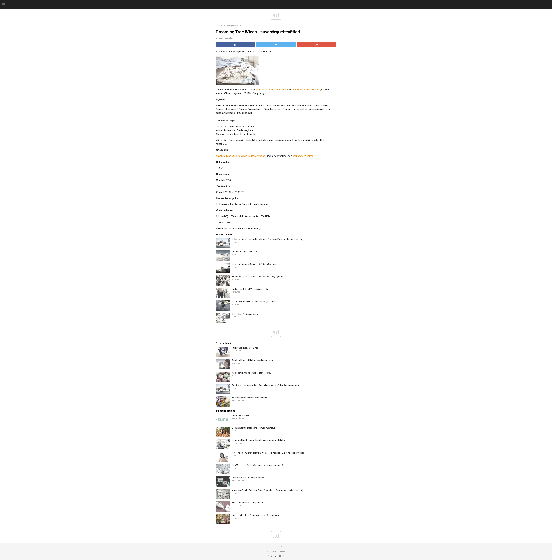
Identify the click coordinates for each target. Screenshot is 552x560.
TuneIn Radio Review (241, 415)
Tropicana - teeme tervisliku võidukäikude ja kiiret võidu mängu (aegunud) (265, 385)
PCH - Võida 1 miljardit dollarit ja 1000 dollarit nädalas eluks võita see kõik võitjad (268, 453)
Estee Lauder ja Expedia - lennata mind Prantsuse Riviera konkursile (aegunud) (267, 239)
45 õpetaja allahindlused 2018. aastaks (249, 398)
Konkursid (219, 26)
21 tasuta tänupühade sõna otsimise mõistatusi (253, 428)
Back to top (276, 547)
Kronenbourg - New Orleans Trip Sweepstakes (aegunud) (258, 276)
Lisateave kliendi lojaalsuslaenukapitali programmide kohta (258, 440)
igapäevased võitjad (303, 156)
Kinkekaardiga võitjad (226, 156)
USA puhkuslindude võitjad (251, 156)
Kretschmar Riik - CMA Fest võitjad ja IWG (250, 289)
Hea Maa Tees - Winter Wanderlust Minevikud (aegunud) (257, 465)
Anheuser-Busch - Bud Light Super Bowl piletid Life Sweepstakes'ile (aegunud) (267, 490)
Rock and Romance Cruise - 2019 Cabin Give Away (255, 264)
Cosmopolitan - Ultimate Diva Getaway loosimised (254, 301)
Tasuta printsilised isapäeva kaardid (248, 478)
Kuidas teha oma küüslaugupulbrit (247, 502)
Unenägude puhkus (233, 26)
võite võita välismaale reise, (307, 89)
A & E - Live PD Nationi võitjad (245, 314)
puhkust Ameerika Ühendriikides (272, 89)
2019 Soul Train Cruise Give (244, 251)
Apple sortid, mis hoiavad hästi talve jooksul (251, 373)
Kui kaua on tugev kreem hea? (245, 348)
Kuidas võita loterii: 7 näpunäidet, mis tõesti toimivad (255, 515)
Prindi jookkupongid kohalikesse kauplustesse (252, 360)
